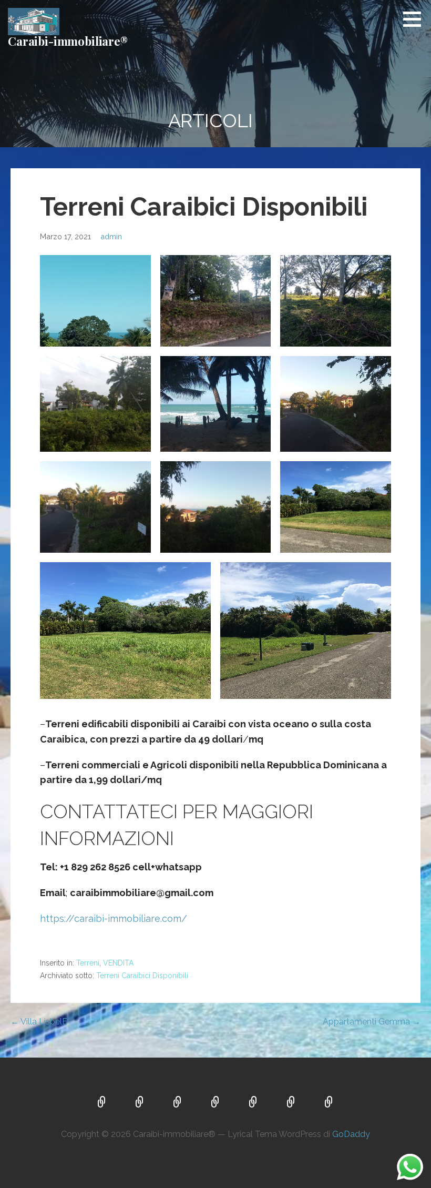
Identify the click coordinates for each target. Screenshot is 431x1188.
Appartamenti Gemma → (371, 1022)
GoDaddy (351, 1134)
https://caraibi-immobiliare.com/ (113, 918)
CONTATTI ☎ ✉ (329, 1102)
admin (111, 236)
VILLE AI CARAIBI (102, 1102)
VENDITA (118, 963)
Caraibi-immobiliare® (68, 41)
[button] (416, 19)
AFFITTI (253, 1102)
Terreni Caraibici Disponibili (142, 975)
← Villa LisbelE (39, 1022)
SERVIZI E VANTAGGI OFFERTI (291, 1102)
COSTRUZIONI (177, 1102)
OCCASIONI (215, 1102)
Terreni (87, 963)
